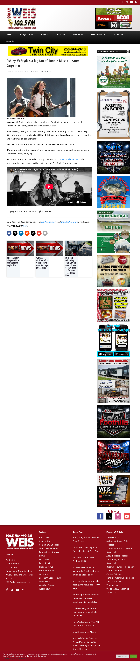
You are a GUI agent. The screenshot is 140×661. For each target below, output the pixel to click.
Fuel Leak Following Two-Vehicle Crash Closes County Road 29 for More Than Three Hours (70, 266)
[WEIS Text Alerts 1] (113, 490)
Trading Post (112, 585)
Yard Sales (111, 592)
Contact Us (10, 560)
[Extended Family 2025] (113, 71)
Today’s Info (25, 34)
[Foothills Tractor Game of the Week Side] (113, 421)
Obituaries (44, 574)
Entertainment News (49, 552)
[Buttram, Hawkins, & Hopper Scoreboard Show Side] (113, 456)
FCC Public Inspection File (17, 582)
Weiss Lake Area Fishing (117, 588)
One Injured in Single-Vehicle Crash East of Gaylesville (13, 261)
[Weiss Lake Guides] (113, 192)
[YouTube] (131, 2)
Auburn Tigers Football (117, 555)
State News (44, 581)
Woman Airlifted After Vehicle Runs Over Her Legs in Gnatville (42, 262)
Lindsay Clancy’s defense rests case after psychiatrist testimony (86, 612)
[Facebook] (123, 2)
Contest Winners (114, 574)
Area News (44, 537)
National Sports (46, 570)
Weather (76, 34)
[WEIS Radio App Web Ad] (113, 340)
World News (45, 588)
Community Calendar (49, 544)
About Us (10, 41)
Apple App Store (48, 222)
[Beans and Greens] (113, 305)
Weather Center (46, 585)
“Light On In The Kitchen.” (68, 159)
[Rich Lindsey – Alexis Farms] (113, 231)
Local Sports (45, 563)
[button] (136, 2)
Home (8, 34)
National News (46, 567)
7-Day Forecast (113, 537)
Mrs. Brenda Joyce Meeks (84, 632)
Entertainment (97, 34)
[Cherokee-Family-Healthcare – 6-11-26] (113, 114)
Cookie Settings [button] (122, 656)
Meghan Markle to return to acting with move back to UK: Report (86, 585)
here (25, 225)
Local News (44, 559)
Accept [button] (134, 656)
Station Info (11, 567)
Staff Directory (12, 563)
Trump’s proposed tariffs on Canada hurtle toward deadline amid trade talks (86, 598)
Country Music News (48, 548)
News (43, 34)
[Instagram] (23, 589)
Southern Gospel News (50, 577)
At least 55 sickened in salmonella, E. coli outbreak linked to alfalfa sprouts (86, 571)
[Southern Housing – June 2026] (113, 380)
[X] (127, 2)
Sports (59, 34)
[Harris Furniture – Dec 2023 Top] (113, 270)
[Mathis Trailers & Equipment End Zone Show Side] (113, 157)
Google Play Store (69, 222)
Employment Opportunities (18, 571)
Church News (45, 541)
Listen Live (118, 34)
